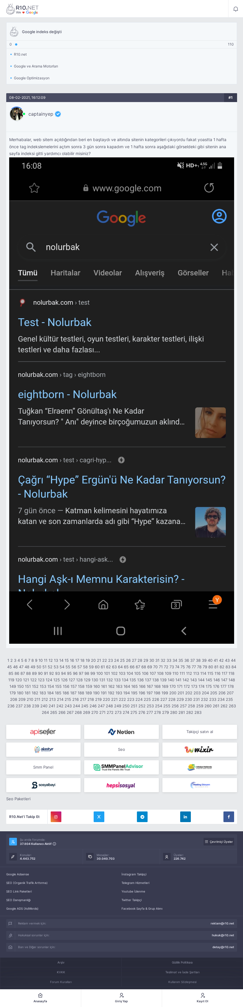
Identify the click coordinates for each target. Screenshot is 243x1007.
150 (20, 686)
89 (34, 673)
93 (57, 673)
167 (150, 686)
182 (35, 692)
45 (9, 666)
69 (149, 666)
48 (27, 666)
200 (172, 692)
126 (64, 679)
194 (126, 692)
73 (172, 666)
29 (145, 660)
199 (165, 692)
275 (133, 712)
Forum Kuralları (61, 982)
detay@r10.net (223, 947)
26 (128, 660)
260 (208, 705)
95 (69, 673)
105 (137, 673)
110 (175, 673)
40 (210, 660)
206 (222, 692)
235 (229, 699)
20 (93, 660)
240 (43, 705)
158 (81, 686)
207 (230, 692)
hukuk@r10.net (223, 935)
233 (212, 699)
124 (49, 679)
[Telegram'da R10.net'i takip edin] (142, 816)
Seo (121, 749)
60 (97, 666)
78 (199, 666)
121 (26, 679)
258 (191, 705)
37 (192, 660)
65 (126, 666)
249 (117, 705)
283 (198, 712)
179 (12, 692)
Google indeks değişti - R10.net (22, 9)
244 (76, 705)
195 (134, 692)
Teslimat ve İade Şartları (182, 972)
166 (142, 686)
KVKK (61, 972)
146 (216, 679)
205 (213, 692)
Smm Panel (43, 767)
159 (89, 686)
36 (186, 660)
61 (103, 666)
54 (62, 666)
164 (127, 686)
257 (183, 705)
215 (68, 699)
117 (224, 673)
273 (118, 712)
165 (134, 686)
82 (222, 666)
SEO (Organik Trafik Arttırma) (27, 883)
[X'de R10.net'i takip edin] (99, 816)
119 (11, 679)
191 (104, 692)
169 (165, 686)
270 (94, 712)
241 (52, 705)
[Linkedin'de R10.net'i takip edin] (185, 816)
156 (66, 686)
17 (77, 660)
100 (99, 673)
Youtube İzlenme (133, 891)
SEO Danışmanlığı (18, 900)
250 (126, 705)
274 (126, 712)
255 (166, 705)
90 (40, 673)
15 (67, 660)
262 (224, 705)
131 (102, 679)
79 (205, 666)
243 (68, 705)
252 (142, 705)
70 (155, 666)
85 (11, 673)
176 (216, 686)
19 (88, 660)
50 (38, 666)
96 (75, 673)
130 (95, 679)
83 (228, 666)
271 (102, 712)
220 (106, 699)
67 (138, 666)
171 (180, 686)
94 (63, 673)
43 (227, 660)
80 (210, 666)
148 (231, 679)
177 (223, 686)
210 (30, 699)
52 (50, 666)
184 (50, 692)
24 (116, 660)
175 (209, 686)
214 (60, 699)
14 (61, 660)
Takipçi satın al (199, 731)
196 (142, 692)
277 (149, 712)
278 (157, 712)
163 (119, 686)
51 (44, 666)
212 (44, 699)
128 (79, 679)
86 (17, 673)
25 (122, 660)
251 (134, 705)
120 (18, 679)
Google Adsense (17, 874)
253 (150, 705)
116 (217, 673)
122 (33, 679)
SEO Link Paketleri (19, 891)
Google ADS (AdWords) (22, 908)
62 (108, 666)
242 (59, 705)
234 (221, 699)
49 (33, 666)
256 (175, 705)
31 (157, 660)
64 (120, 666)
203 (197, 692)
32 (163, 660)
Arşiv (61, 962)
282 (189, 712)
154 (50, 686)
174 (201, 686)
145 (209, 679)
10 (41, 660)
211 (37, 699)
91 (46, 673)
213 (52, 699)
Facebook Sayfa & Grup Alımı (142, 908)
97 (81, 673)
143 (193, 679)
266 (61, 712)
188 (81, 692)
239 (35, 705)
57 (79, 666)
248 (109, 705)
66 (132, 666)
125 (56, 679)
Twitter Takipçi (132, 900)
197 (149, 692)
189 (88, 692)
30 (151, 660)
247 (101, 705)
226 (155, 699)
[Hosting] (121, 732)
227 (163, 699)
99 (92, 673)
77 (194, 666)
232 (204, 699)
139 (163, 679)
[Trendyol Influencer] (199, 750)
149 (12, 686)
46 (15, 666)
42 (221, 660)
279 (165, 712)
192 (111, 692)
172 (187, 686)
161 (104, 686)
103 (122, 673)
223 (130, 699)
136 (140, 679)
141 (178, 679)
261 (216, 705)
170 (173, 686)
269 (86, 712)
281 (181, 712)
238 (27, 705)
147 (224, 679)
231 (196, 699)
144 (201, 679)
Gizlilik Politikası (182, 962)
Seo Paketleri (18, 798)
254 (158, 705)
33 (169, 660)
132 (109, 679)
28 (140, 660)
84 (233, 666)
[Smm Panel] (43, 732)
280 (173, 712)
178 (231, 686)
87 (22, 673)
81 (216, 666)
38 (198, 660)
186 (66, 692)
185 (58, 692)
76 (188, 666)
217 (83, 699)
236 (11, 705)
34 (174, 660)
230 (188, 699)
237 (19, 705)
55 (67, 666)
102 (114, 673)
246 (93, 705)
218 (90, 699)
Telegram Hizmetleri (135, 883)
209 (21, 699)
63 (114, 666)
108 (160, 673)
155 (58, 686)
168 (157, 686)
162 (111, 686)
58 (85, 666)
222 (122, 699)
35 (180, 660)
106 (145, 673)
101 (107, 673)
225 (147, 699)
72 (166, 666)
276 (141, 712)
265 (53, 712)
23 (110, 660)
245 (84, 705)
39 (204, 660)
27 (134, 660)
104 (130, 673)
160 (96, 686)
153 (43, 686)
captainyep (40, 114)
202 (188, 692)
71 (161, 666)
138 (155, 679)
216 (75, 699)
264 (45, 712)
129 (87, 679)
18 (82, 660)
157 (74, 686)
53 (56, 666)
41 (216, 660)
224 (139, 699)
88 (28, 673)
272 (110, 712)
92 (51, 673)
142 (186, 679)
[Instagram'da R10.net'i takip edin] (56, 816)
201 (181, 692)
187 (73, 692)
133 (117, 679)
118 (231, 673)
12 (51, 660)
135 (133, 679)
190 (96, 692)
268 (78, 712)
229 (180, 699)
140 (171, 679)
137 (148, 679)
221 (114, 699)
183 (42, 692)
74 (177, 666)
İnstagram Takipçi (134, 874)
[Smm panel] (121, 767)
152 (35, 686)
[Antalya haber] (199, 767)
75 (182, 666)
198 (157, 692)
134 (125, 679)
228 (171, 699)
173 (194, 686)
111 (182, 673)
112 (189, 673)
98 (86, 673)
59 (91, 666)
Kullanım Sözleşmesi (182, 982)
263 (232, 705)
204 (205, 692)
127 (72, 679)
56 (73, 666)
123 (41, 679)
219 (98, 699)
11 (45, 660)
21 (99, 660)
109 (168, 673)
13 (56, 660)
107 (153, 673)
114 (203, 673)
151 (28, 686)
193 (119, 692)
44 (233, 660)
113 (196, 673)
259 (199, 705)
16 (72, 660)
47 (21, 666)
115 (210, 673)
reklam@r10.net (222, 923)
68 (143, 666)
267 (70, 712)
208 (13, 699)
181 (28, 692)
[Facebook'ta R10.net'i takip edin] (228, 816)
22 (104, 660)
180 (20, 692)
